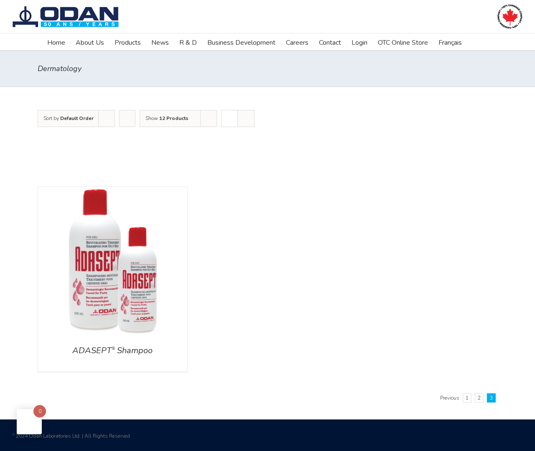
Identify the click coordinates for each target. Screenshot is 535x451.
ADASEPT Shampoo (112, 350)
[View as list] (246, 118)
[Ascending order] (127, 118)
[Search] (474, 41)
